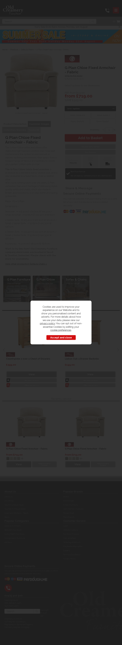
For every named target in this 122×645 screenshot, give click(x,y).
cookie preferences (60, 330)
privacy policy (47, 323)
